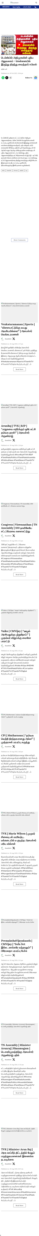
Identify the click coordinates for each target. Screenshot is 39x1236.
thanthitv (9, 170)
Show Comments (19, 240)
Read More (19, 369)
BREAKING (5, 7)
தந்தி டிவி (4, 69)
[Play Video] (19, 45)
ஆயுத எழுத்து (16, 7)
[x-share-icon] (6, 79)
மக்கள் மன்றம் (27, 7)
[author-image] (2, 338)
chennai (16, 170)
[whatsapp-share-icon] (3, 79)
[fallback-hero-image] (19, 312)
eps (26, 170)
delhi (3, 170)
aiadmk (21, 170)
